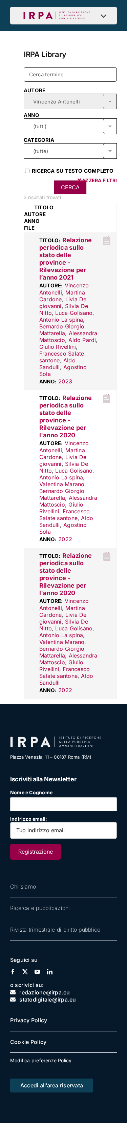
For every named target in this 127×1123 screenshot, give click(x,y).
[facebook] (13, 971)
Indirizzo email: (28, 819)
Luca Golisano (73, 312)
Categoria (39, 140)
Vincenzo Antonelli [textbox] (56, 101)
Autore (34, 90)
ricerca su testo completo (71, 171)
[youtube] (37, 971)
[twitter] (25, 971)
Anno (31, 115)
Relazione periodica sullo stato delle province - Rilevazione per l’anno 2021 (65, 258)
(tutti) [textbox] (39, 126)
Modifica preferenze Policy (40, 1060)
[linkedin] (49, 971)
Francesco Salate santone (64, 514)
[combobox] (70, 101)
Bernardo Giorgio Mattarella (61, 330)
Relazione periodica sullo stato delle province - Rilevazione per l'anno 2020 (65, 416)
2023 (65, 381)
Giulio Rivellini (57, 346)
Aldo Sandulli (57, 363)
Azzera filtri (99, 180)
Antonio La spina (61, 319)
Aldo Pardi (82, 340)
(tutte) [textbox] (40, 151)
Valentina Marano (61, 484)
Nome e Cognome (31, 792)
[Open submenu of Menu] (105, 16)
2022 (65, 539)
